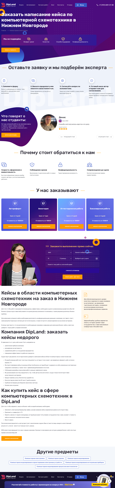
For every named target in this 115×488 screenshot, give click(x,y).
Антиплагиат (31, 5)
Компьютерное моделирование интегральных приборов (84, 462)
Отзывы (69, 5)
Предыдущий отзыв (69, 136)
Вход (82, 5)
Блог (52, 5)
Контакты (60, 5)
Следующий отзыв (103, 136)
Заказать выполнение (15, 226)
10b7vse (69, 485)
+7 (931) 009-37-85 (106, 5)
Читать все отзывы (11, 135)
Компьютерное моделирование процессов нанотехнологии (57, 466)
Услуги (21, 5)
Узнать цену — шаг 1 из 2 (72, 277)
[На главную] (8, 5)
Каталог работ (43, 5)
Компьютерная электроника (35, 458)
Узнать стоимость (10, 50)
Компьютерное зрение (56, 458)
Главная (3, 30)
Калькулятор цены (100, 484)
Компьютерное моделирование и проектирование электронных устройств (36, 462)
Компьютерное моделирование (78, 458)
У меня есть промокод (72, 270)
